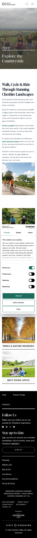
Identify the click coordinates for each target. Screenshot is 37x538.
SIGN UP (18, 450)
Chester (6, 460)
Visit (4, 395)
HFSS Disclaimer (8, 502)
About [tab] (30, 232)
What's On (7, 465)
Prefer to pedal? (8, 125)
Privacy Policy (23, 502)
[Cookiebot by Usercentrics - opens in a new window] (26, 227)
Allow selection (18, 302)
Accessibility (21, 504)
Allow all (18, 296)
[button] (32, 4)
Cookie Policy (7, 504)
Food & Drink (8, 484)
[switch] (32, 274)
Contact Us (6, 507)
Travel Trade (19, 395)
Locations (7, 474)
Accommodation (10, 479)
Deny (18, 309)
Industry (6, 405)
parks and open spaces (10, 141)
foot (5, 112)
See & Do (6, 470)
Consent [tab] (7, 232)
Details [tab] (18, 232)
